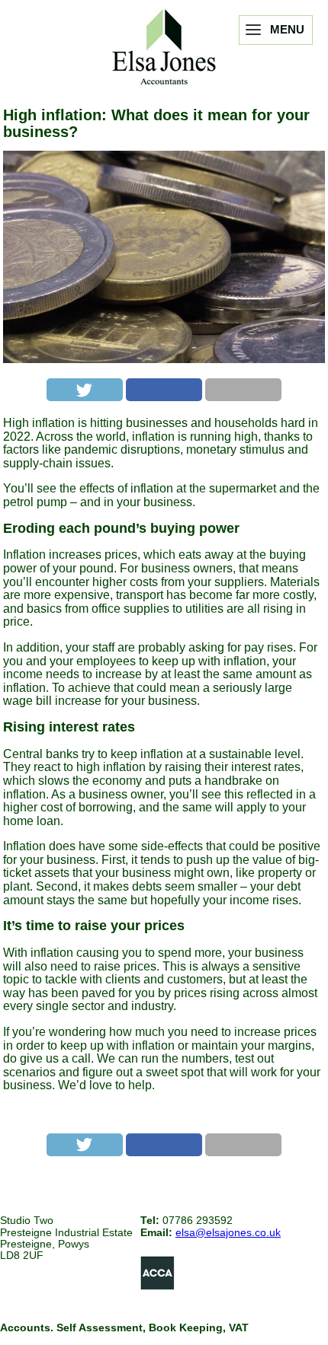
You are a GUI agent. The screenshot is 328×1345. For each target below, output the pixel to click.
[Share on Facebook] (164, 389)
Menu (287, 29)
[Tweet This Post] (85, 389)
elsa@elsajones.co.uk (228, 1232)
